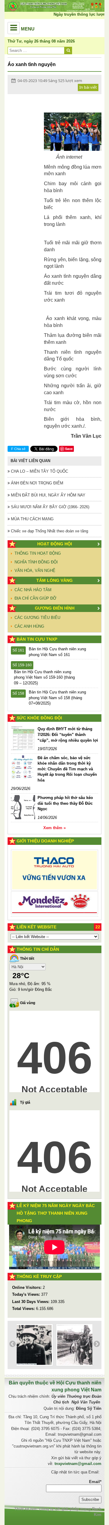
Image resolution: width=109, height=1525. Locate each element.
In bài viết (88, 87)
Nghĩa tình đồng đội (36, 562)
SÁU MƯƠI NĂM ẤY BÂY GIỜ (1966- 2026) (49, 507)
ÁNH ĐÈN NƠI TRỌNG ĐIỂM (36, 483)
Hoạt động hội (54, 543)
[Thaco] (54, 866)
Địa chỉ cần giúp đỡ (35, 598)
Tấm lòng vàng (54, 580)
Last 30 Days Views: (31, 1301)
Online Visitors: (27, 1287)
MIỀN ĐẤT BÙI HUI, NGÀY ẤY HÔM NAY (47, 495)
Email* (95, 1481)
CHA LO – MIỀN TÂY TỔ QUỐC (39, 471)
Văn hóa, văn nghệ (35, 570)
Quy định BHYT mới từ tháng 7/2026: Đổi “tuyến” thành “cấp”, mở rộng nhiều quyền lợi (68, 734)
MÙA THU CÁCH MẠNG (32, 519)
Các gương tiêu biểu (37, 617)
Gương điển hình (54, 608)
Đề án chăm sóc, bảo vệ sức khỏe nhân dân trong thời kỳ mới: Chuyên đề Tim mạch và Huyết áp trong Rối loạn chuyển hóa (67, 769)
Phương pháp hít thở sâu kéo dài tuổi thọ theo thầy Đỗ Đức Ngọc (65, 803)
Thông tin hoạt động (38, 553)
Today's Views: (26, 1294)
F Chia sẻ (18, 449)
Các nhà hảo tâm (33, 590)
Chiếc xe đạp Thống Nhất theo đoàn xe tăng (49, 531)
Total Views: (24, 1308)
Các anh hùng (29, 626)
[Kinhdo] (54, 899)
